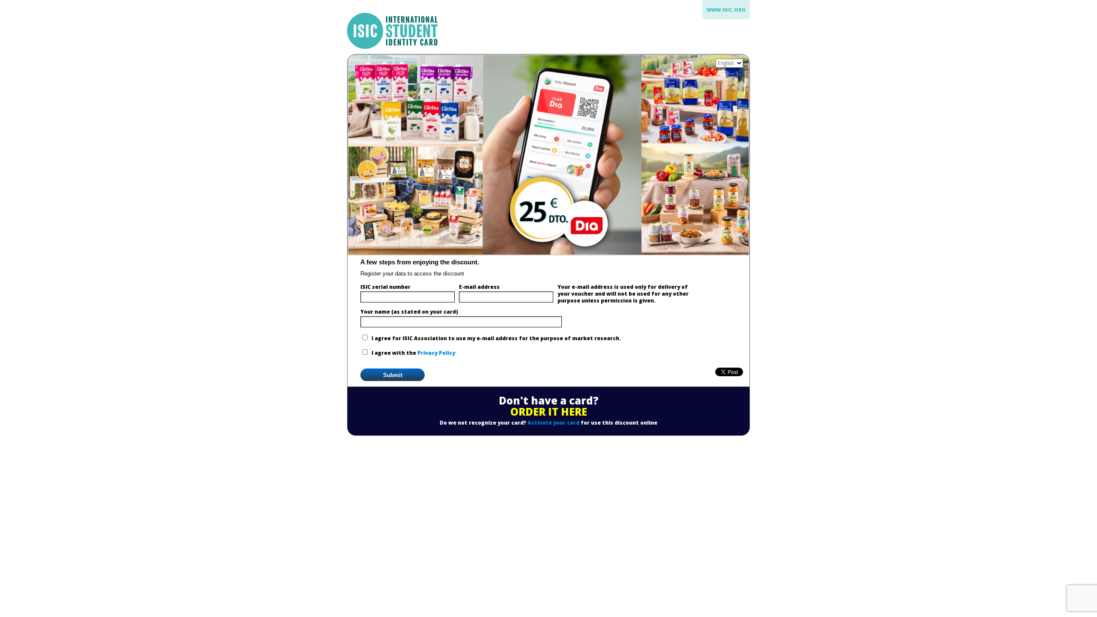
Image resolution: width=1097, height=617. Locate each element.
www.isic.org (726, 9)
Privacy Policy (436, 352)
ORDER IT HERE (548, 411)
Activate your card (553, 422)
